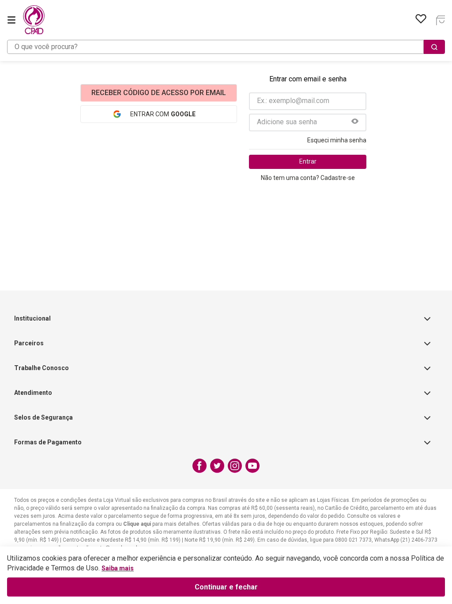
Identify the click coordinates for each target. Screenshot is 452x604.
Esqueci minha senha (336, 140)
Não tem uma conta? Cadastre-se (308, 177)
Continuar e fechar (226, 587)
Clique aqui (137, 524)
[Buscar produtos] (434, 47)
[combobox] (226, 47)
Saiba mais (118, 568)
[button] (354, 122)
